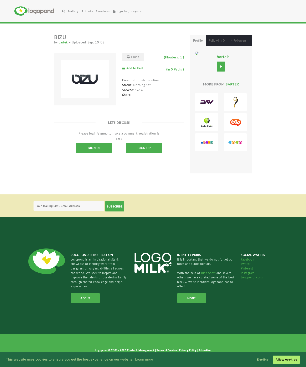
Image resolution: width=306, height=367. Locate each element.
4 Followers (238, 40)
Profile (198, 40)
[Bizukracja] (235, 102)
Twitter (246, 264)
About (85, 298)
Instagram (248, 273)
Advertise (205, 350)
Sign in (94, 148)
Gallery (73, 11)
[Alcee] (206, 142)
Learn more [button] (144, 359)
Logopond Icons (252, 277)
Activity (87, 11)
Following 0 (217, 40)
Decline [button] (263, 359)
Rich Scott (208, 273)
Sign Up (144, 148)
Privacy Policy (188, 350)
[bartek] (197, 53)
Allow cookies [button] (286, 359)
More (191, 298)
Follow (221, 66)
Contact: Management (141, 350)
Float (134, 57)
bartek (64, 42)
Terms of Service (167, 350)
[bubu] (235, 142)
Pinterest (247, 268)
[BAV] (206, 102)
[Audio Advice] (206, 122)
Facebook (247, 259)
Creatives (103, 11)
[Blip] (235, 122)
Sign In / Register (129, 11)
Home (37, 11)
